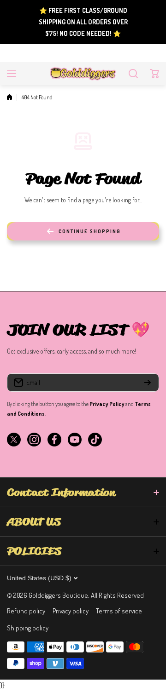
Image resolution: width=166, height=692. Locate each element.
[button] (154, 73)
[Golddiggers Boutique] (83, 73)
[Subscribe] (147, 382)
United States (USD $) (39, 578)
